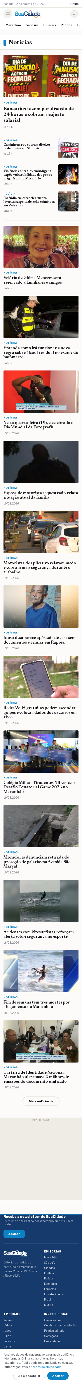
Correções (51, 1336)
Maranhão (13, 25)
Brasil (47, 1299)
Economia (50, 1283)
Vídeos (8, 1325)
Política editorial (54, 1330)
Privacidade (52, 1341)
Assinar (14, 1234)
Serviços (9, 1341)
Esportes (50, 1289)
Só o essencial (29, 1376)
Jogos (7, 1330)
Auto (74, 3)
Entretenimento (54, 1294)
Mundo (48, 1304)
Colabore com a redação (60, 1325)
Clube (7, 1336)
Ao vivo (8, 1320)
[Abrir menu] (7, 13)
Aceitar (58, 1376)
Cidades (49, 25)
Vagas (7, 1346)
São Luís (32, 25)
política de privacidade (46, 1367)
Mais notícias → (41, 1101)
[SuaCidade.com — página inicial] (27, 14)
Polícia (48, 1278)
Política (66, 25)
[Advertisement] (41, 1159)
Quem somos (52, 1320)
